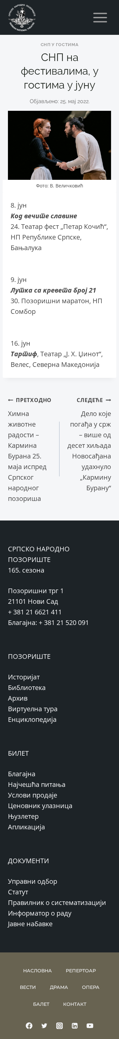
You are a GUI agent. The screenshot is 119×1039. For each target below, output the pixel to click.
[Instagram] (59, 1025)
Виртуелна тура (33, 708)
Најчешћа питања (36, 784)
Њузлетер (23, 816)
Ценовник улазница (40, 805)
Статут (18, 891)
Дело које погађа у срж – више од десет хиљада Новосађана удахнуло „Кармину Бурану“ (89, 444)
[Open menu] (100, 17)
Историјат (24, 676)
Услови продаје (32, 795)
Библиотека (27, 687)
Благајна (21, 773)
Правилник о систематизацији (57, 902)
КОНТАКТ (74, 1004)
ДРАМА (59, 987)
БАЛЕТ (41, 1004)
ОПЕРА (90, 987)
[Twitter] (44, 1025)
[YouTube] (90, 1025)
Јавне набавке (30, 923)
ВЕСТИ (28, 987)
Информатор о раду (39, 913)
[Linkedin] (74, 1025)
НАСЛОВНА (37, 971)
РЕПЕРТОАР (81, 971)
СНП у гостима (59, 44)
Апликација (26, 826)
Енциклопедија (32, 719)
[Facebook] (29, 1025)
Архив (17, 698)
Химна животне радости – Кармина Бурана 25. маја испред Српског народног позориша (30, 449)
